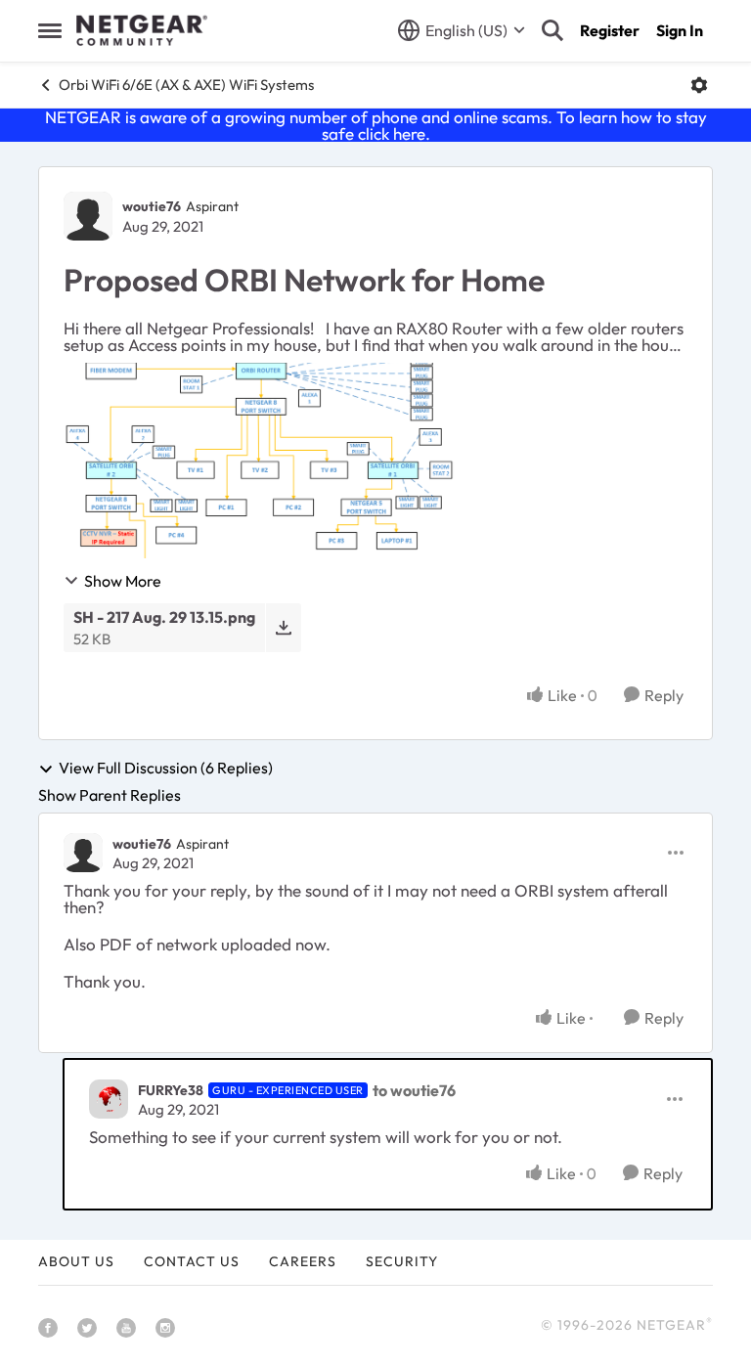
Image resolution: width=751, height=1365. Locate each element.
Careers (302, 1261)
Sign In (679, 30)
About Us (76, 1261)
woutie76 (151, 206)
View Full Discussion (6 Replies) (166, 768)
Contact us (192, 1261)
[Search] (552, 30)
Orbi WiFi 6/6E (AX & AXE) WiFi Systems (186, 84)
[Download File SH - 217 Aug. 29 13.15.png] (283, 627)
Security (402, 1261)
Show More (122, 581)
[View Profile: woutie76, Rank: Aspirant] (88, 216)
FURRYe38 (170, 1090)
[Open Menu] (699, 85)
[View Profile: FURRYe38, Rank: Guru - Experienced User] (108, 1099)
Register (610, 30)
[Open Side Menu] (49, 30)
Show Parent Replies (109, 795)
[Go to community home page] (141, 30)
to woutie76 (414, 1090)
